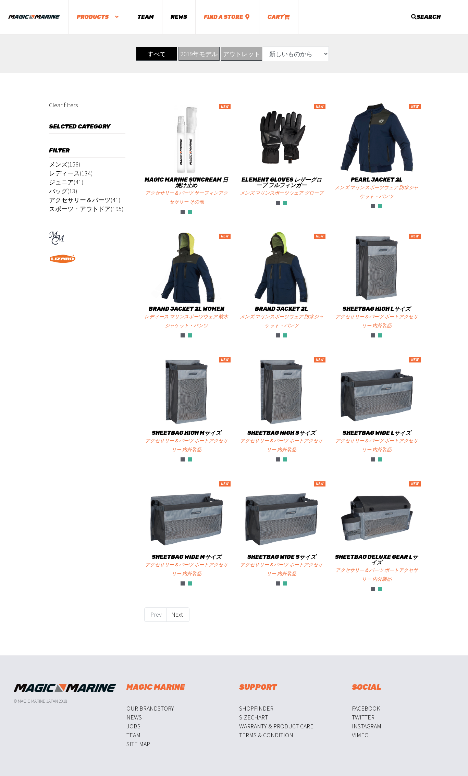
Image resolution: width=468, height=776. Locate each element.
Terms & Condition (266, 735)
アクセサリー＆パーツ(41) (85, 200)
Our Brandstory (150, 708)
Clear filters (63, 105)
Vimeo (360, 735)
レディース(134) (71, 173)
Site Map (138, 744)
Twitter (363, 717)
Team (145, 17)
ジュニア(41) (66, 182)
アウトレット (241, 54)
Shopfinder (256, 708)
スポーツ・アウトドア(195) (86, 209)
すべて (156, 54)
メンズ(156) (65, 164)
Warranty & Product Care (276, 726)
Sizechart (253, 717)
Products (93, 17)
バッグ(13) (63, 191)
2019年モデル (199, 54)
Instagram (366, 726)
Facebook (366, 708)
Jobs (133, 726)
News (179, 17)
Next (177, 614)
